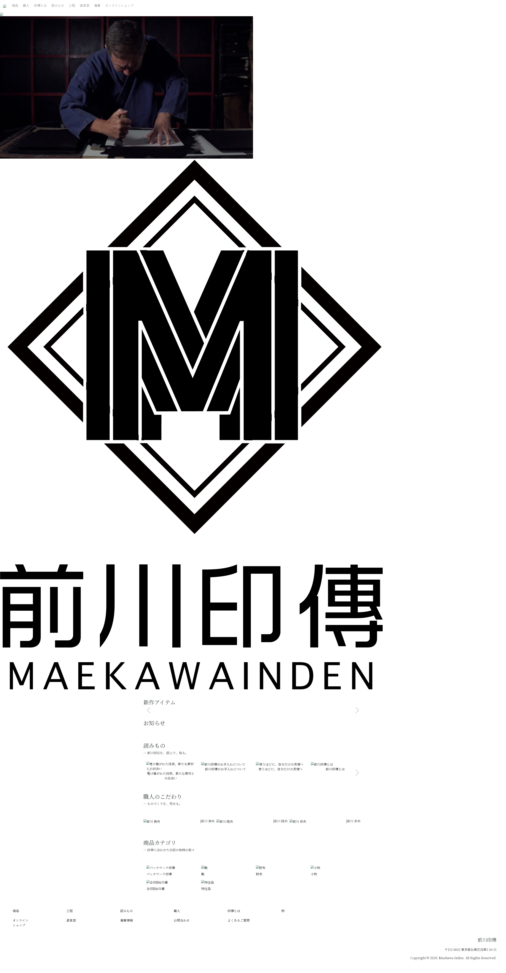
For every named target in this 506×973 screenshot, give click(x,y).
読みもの (57, 5)
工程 (72, 5)
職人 (26, 5)
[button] (148, 773)
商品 (15, 5)
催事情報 (126, 920)
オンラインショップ (119, 5)
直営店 (84, 5)
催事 (97, 5)
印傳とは (40, 5)
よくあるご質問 (239, 920)
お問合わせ (182, 920)
